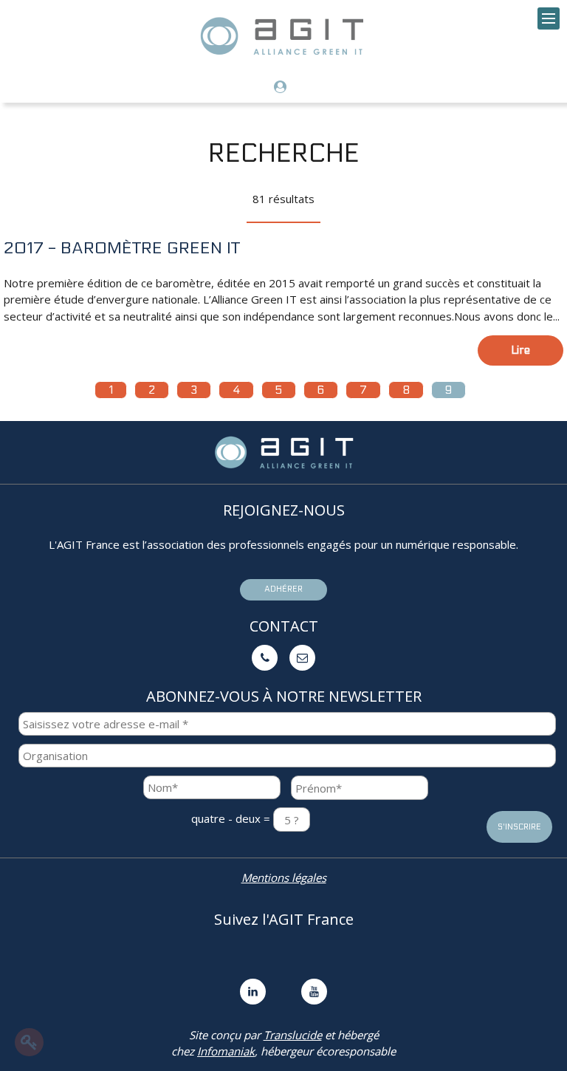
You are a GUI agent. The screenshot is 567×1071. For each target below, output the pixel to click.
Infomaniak (226, 1051)
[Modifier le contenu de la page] (29, 1042)
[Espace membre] (284, 88)
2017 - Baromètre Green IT (122, 248)
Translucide (293, 1034)
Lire (520, 350)
